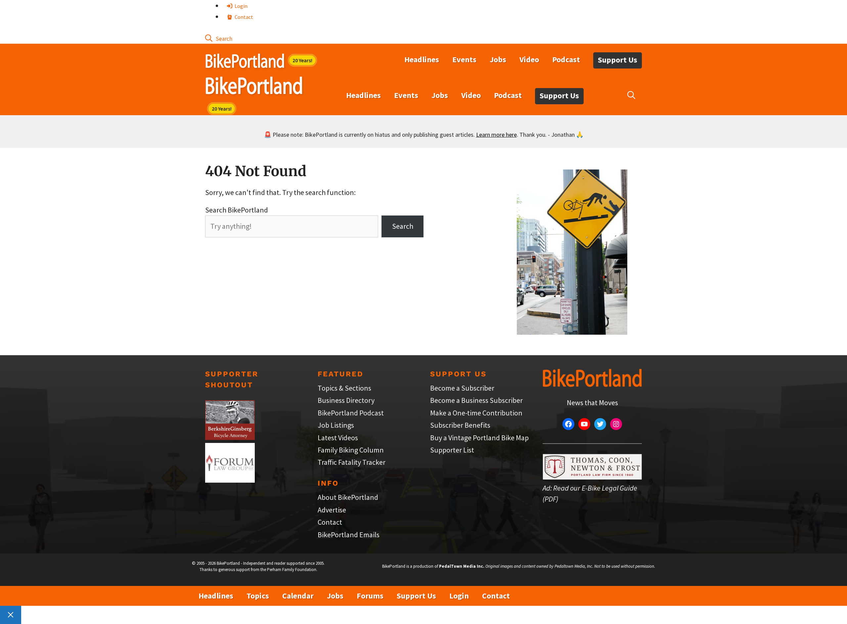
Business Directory (346, 400)
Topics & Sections (344, 388)
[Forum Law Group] (230, 480)
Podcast (566, 59)
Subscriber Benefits (460, 425)
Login (240, 6)
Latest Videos (338, 437)
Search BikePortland (236, 210)
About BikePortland (348, 497)
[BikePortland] (254, 87)
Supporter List (452, 450)
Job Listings (336, 425)
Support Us (617, 60)
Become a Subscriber (462, 388)
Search (402, 226)
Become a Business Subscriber (476, 400)
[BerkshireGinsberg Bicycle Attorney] (230, 437)
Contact (243, 17)
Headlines (421, 59)
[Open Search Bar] (219, 38)
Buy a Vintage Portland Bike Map (479, 437)
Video (529, 59)
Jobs (498, 59)
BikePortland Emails (348, 534)
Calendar (298, 596)
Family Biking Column (351, 450)
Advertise (332, 509)
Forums (370, 596)
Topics (257, 596)
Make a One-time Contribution (476, 412)
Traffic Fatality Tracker (351, 462)
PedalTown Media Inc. (461, 566)
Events (464, 59)
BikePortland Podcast (351, 412)
